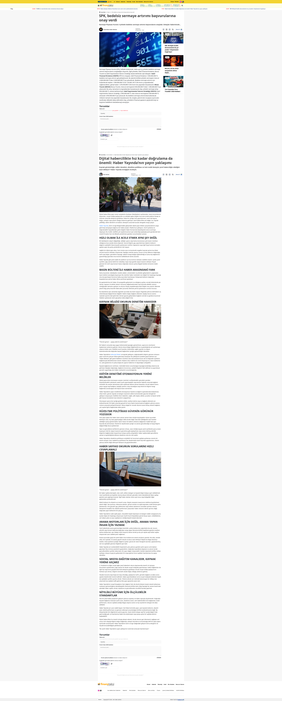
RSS (100, 699)
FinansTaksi (103, 12)
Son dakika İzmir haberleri (113, 690)
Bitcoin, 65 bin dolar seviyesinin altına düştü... (172, 71)
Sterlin (158, 4)
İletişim (177, 1)
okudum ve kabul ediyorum (114, 129)
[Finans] (173, 37)
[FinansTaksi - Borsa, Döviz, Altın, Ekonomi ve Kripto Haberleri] (106, 684)
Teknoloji (128, 1)
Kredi (133, 1)
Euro (150, 4)
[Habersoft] (180, 699)
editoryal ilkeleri (116, 354)
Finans (108, 12)
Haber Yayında (103, 226)
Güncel (118, 1)
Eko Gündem (139, 1)
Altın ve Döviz (151, 690)
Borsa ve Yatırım (148, 1)
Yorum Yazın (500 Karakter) (106, 116)
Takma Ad (101, 108)
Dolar (142, 4)
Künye (172, 1)
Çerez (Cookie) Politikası (168, 690)
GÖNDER (159, 129)
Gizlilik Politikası (180, 690)
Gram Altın (176, 4)
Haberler (123, 1)
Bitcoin (168, 4)
